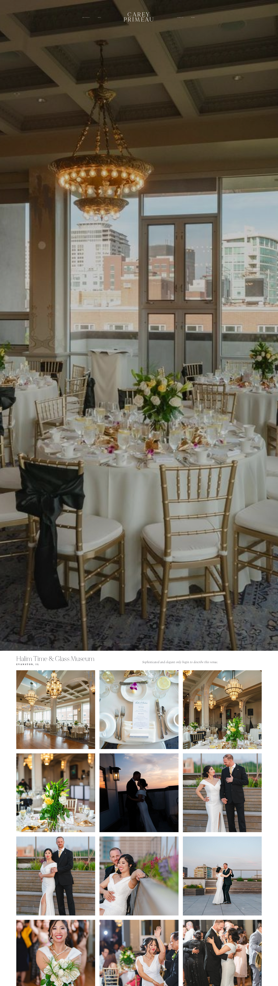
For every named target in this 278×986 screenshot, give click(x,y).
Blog (193, 17)
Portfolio (86, 17)
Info (99, 17)
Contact (180, 17)
